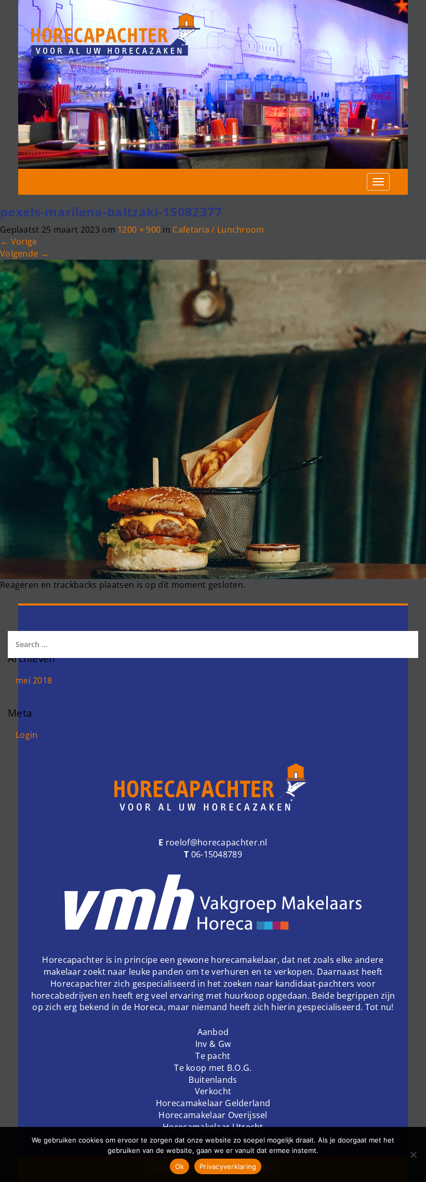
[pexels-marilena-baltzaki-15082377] (213, 418)
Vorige (18, 241)
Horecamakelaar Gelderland (213, 1103)
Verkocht (213, 1091)
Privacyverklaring (227, 1166)
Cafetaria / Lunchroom (218, 229)
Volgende (24, 253)
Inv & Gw (213, 1044)
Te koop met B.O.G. (212, 1067)
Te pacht (212, 1056)
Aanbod (213, 1032)
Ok (179, 1166)
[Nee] (413, 1154)
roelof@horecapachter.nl (216, 842)
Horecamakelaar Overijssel (213, 1115)
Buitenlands (213, 1079)
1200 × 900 (139, 229)
